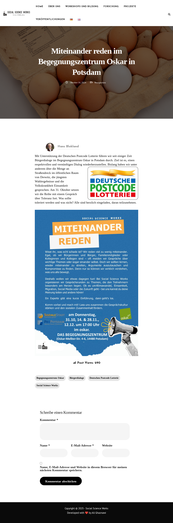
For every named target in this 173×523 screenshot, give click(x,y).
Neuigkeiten (100, 82)
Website (107, 445)
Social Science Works (47, 385)
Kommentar (49, 419)
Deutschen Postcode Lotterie (104, 378)
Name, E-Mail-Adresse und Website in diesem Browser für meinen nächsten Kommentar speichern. (83, 469)
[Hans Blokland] (50, 146)
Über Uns (54, 7)
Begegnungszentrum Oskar (50, 378)
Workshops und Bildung (81, 7)
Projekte (130, 7)
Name (45, 445)
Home (39, 7)
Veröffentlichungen (50, 19)
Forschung (111, 7)
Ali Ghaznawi (99, 512)
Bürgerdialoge (77, 378)
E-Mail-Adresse (82, 445)
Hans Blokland (68, 146)
